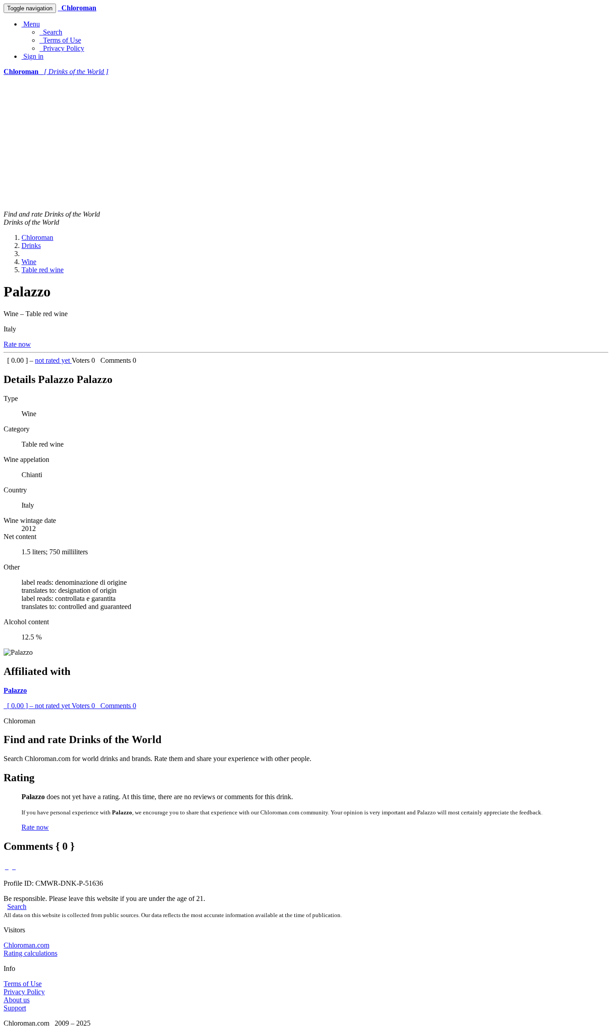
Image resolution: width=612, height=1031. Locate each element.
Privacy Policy (61, 48)
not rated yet (53, 360)
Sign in (32, 56)
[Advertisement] (306, 143)
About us (17, 1000)
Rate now (17, 344)
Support (15, 1008)
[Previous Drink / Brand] (7, 866)
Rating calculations (30, 953)
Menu (31, 24)
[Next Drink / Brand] (14, 866)
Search (50, 32)
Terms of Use (60, 40)
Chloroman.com (26, 945)
